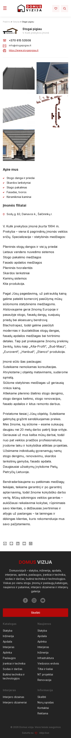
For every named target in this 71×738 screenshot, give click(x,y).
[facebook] (25, 600)
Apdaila (7, 641)
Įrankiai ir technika (14, 663)
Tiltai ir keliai (45, 669)
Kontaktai (43, 707)
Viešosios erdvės (48, 663)
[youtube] (42, 600)
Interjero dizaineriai (15, 702)
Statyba (16, 22)
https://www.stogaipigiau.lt (23, 50)
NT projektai (45, 674)
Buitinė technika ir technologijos (14, 676)
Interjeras (8, 647)
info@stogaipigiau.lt (20, 45)
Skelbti (35, 612)
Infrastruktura (45, 658)
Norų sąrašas (45, 702)
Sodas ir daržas (12, 669)
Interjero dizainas (13, 697)
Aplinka (7, 652)
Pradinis (6, 22)
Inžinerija (8, 636)
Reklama (42, 713)
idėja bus (44, 732)
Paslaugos (9, 658)
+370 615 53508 (20, 40)
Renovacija (44, 679)
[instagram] (34, 600)
